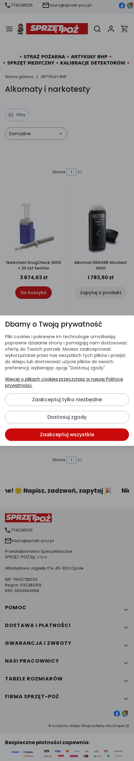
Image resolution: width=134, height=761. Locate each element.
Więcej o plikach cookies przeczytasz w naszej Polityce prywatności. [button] (64, 382)
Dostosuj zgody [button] (67, 417)
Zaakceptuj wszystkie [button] (67, 434)
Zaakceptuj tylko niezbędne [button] (67, 399)
